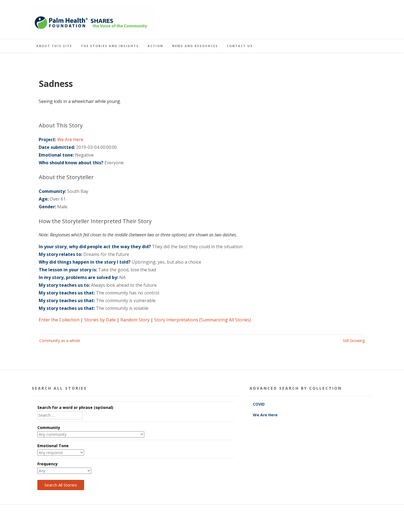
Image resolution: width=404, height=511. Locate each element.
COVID (259, 404)
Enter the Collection (59, 320)
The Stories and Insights (110, 46)
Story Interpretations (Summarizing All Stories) (202, 320)
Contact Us (240, 46)
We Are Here (70, 139)
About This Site (54, 46)
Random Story (135, 320)
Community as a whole (59, 340)
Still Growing (354, 340)
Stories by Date (100, 320)
